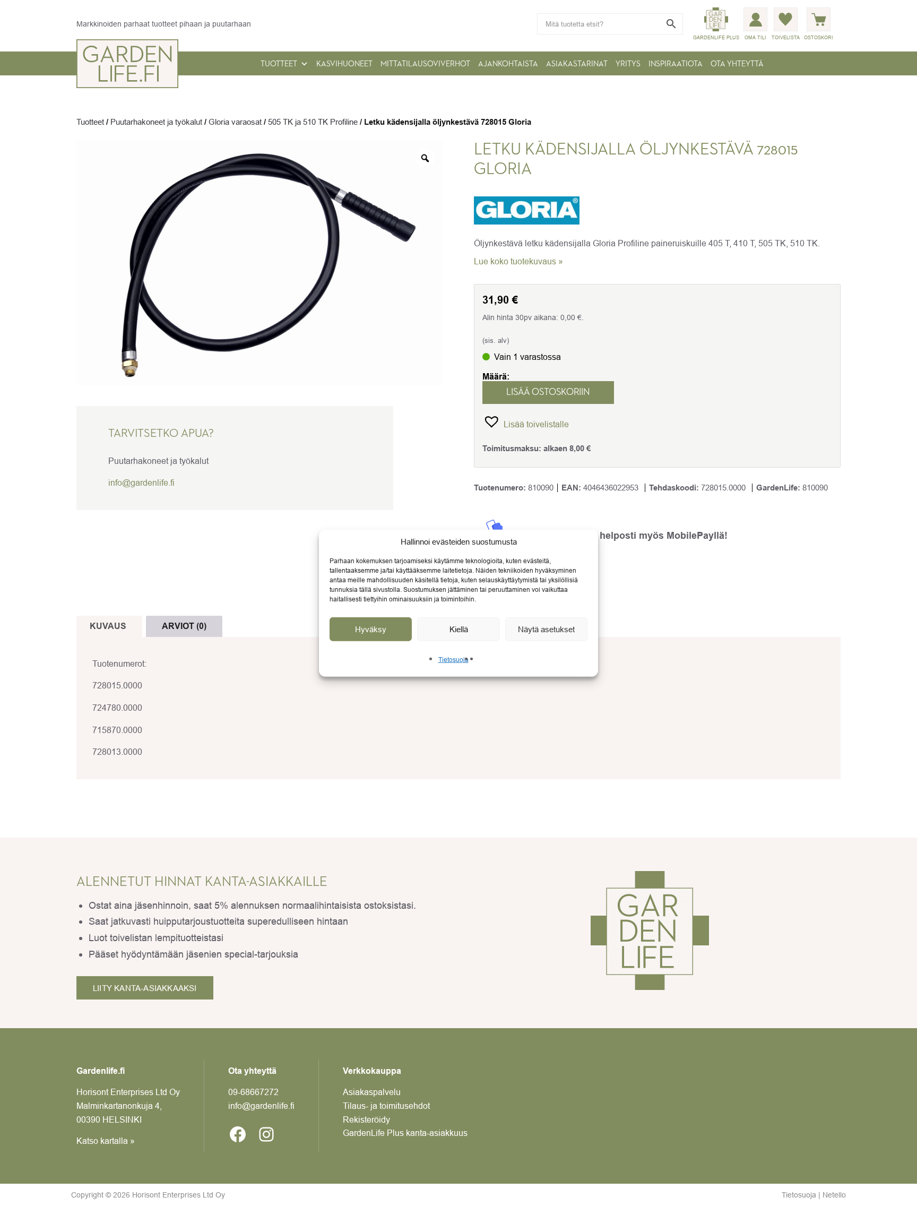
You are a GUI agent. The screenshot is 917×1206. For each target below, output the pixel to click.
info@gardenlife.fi (141, 482)
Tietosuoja (453, 660)
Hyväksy (370, 628)
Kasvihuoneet (344, 64)
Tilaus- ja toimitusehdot (386, 1105)
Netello (834, 1195)
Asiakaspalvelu (372, 1092)
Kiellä (458, 628)
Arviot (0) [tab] (184, 626)
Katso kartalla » (105, 1140)
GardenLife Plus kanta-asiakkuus (405, 1133)
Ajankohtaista (508, 64)
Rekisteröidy (366, 1119)
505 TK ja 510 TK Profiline (313, 121)
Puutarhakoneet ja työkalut (156, 121)
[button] (525, 421)
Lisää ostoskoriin (548, 392)
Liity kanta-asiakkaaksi (145, 988)
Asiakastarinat (577, 64)
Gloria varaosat (235, 121)
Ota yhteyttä (737, 64)
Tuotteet (279, 64)
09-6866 (253, 1092)
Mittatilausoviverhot (425, 64)
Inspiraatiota (675, 64)
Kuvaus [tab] (108, 626)
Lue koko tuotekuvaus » (518, 261)
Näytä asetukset (546, 628)
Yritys (628, 64)
